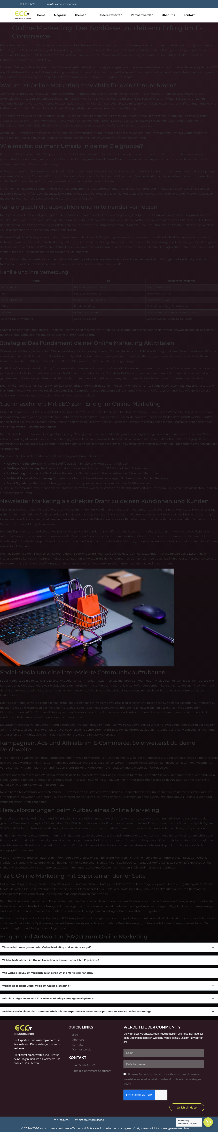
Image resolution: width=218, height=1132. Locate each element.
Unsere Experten (110, 15)
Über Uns (168, 15)
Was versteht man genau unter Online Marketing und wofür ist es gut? (46, 947)
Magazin (60, 15)
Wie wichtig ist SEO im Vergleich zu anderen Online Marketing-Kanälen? (47, 972)
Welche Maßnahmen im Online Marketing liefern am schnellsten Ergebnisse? (50, 960)
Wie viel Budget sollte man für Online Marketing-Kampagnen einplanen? (48, 998)
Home (41, 15)
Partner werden (142, 15)
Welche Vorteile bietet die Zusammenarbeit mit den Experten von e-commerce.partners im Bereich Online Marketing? (76, 1011)
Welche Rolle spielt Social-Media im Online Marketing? (36, 985)
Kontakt (189, 15)
